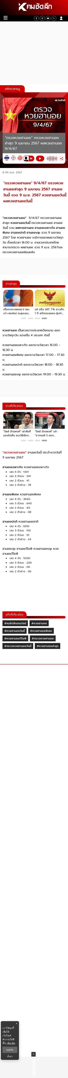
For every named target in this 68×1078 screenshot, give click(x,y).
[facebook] (36, 18)
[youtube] (48, 18)
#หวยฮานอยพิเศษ (41, 631)
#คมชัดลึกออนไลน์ (15, 623)
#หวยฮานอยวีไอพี (15, 639)
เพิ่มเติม (11, 1043)
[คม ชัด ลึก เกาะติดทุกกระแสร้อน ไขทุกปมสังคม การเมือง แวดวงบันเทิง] (34, 7)
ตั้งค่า (10, 1056)
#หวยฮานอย (39, 623)
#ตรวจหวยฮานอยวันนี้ (17, 646)
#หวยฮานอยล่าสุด (47, 646)
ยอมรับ (9, 1049)
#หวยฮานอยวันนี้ (14, 631)
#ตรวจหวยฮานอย (43, 639)
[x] (42, 18)
